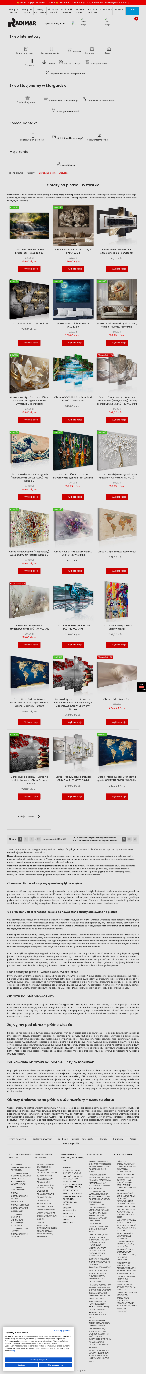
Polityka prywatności (63, 1330)
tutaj (13, 1351)
